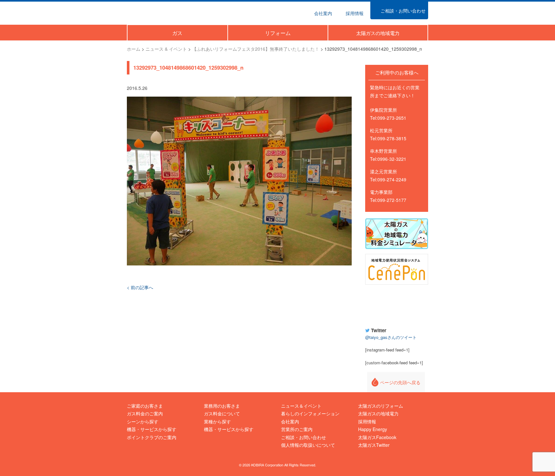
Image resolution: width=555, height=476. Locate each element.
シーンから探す (142, 421)
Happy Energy (396, 305)
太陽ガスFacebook (377, 437)
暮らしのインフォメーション (310, 413)
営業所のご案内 (297, 429)
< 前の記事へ (140, 287)
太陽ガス (157, 12)
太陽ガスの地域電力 (378, 413)
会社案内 (290, 421)
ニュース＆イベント (301, 405)
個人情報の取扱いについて (308, 445)
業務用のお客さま (222, 405)
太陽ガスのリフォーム (380, 405)
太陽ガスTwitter (374, 445)
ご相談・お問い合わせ (303, 437)
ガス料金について (222, 413)
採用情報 (367, 421)
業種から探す (217, 421)
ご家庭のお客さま (145, 405)
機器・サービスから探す (151, 429)
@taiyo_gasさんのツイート (391, 337)
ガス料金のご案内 (145, 413)
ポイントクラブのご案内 (151, 437)
